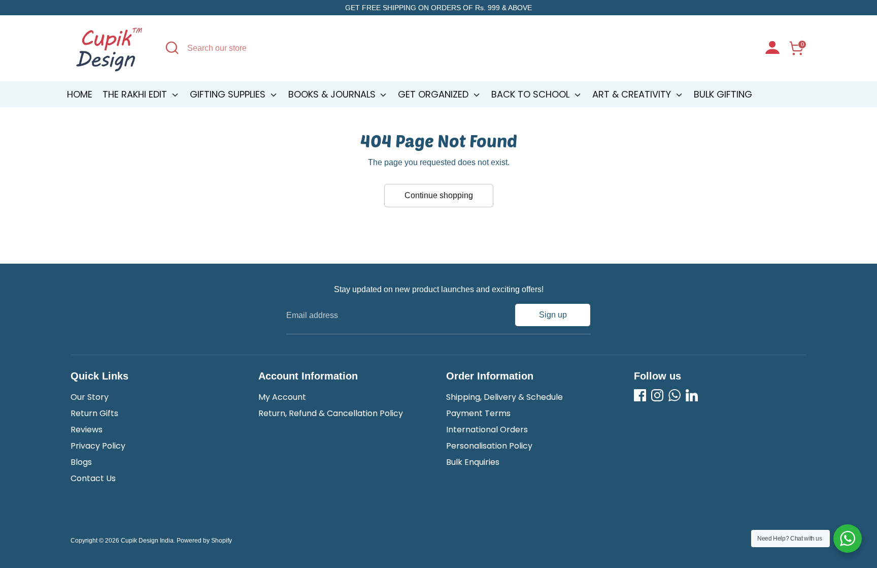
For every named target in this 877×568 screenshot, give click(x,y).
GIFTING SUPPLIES (229, 94)
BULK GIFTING (723, 94)
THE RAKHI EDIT (136, 94)
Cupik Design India (147, 540)
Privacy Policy (98, 446)
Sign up (553, 314)
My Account (282, 397)
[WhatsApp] (674, 395)
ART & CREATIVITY (632, 94)
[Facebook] (640, 395)
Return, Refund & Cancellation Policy (330, 413)
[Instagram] (657, 395)
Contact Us (93, 478)
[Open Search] (172, 48)
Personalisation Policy (489, 446)
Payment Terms (478, 413)
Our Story (90, 397)
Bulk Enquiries (472, 462)
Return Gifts (94, 413)
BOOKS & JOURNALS (333, 94)
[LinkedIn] (692, 395)
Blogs (81, 462)
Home (79, 94)
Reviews (87, 429)
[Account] (772, 48)
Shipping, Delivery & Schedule (504, 397)
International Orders (487, 429)
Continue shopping (438, 195)
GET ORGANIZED (434, 94)
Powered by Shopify (204, 540)
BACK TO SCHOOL (531, 94)
